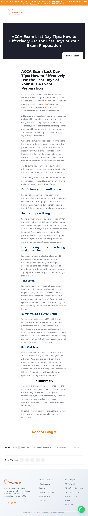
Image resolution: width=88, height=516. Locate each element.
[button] (81, 509)
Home (69, 56)
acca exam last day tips (43, 447)
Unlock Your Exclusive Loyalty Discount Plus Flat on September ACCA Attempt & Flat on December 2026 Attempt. (44, 3)
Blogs (76, 56)
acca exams (61, 447)
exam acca (75, 447)
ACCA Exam (25, 447)
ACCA (47, 104)
